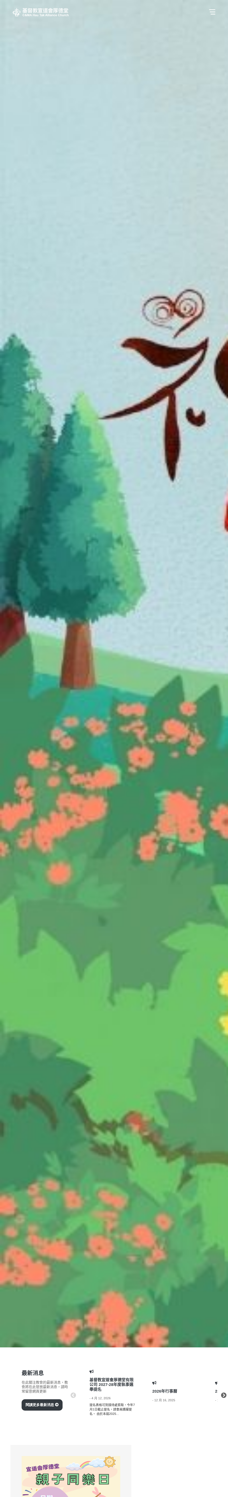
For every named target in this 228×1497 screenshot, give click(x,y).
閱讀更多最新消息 (40, 1405)
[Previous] (73, 1394)
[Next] (223, 1394)
